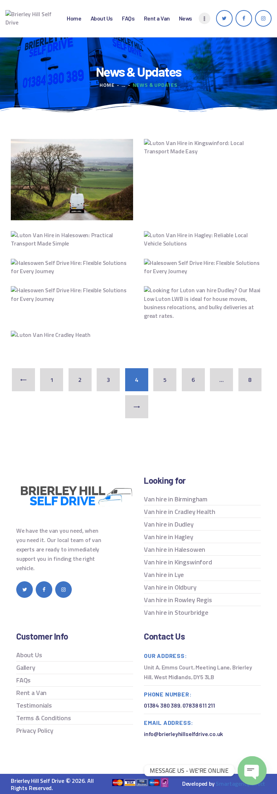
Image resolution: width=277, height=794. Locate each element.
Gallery (25, 667)
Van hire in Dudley (169, 524)
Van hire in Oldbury (170, 587)
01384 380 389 (162, 705)
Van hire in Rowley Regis (178, 600)
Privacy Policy (34, 730)
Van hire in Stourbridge (176, 612)
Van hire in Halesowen (174, 549)
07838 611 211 (199, 705)
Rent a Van (31, 693)
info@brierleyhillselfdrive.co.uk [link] (183, 733)
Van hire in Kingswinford (178, 562)
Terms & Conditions (43, 718)
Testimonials (34, 705)
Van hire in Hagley (168, 537)
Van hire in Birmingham (175, 499)
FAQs (23, 680)
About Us (29, 655)
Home (107, 84)
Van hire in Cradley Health (179, 511)
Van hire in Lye (164, 574)
